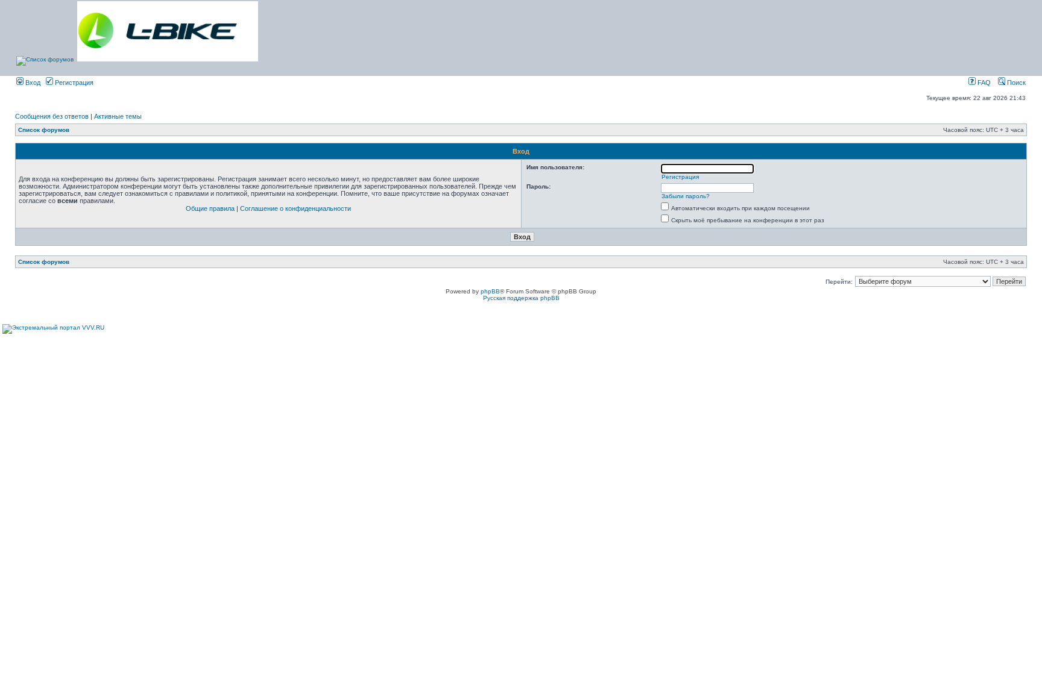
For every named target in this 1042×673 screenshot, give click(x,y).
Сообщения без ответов (52, 116)
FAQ (983, 82)
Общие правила (210, 208)
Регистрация (73, 82)
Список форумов (43, 130)
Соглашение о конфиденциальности (295, 208)
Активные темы (118, 116)
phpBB (490, 291)
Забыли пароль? (686, 196)
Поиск (1015, 82)
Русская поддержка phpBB (521, 298)
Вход (32, 82)
